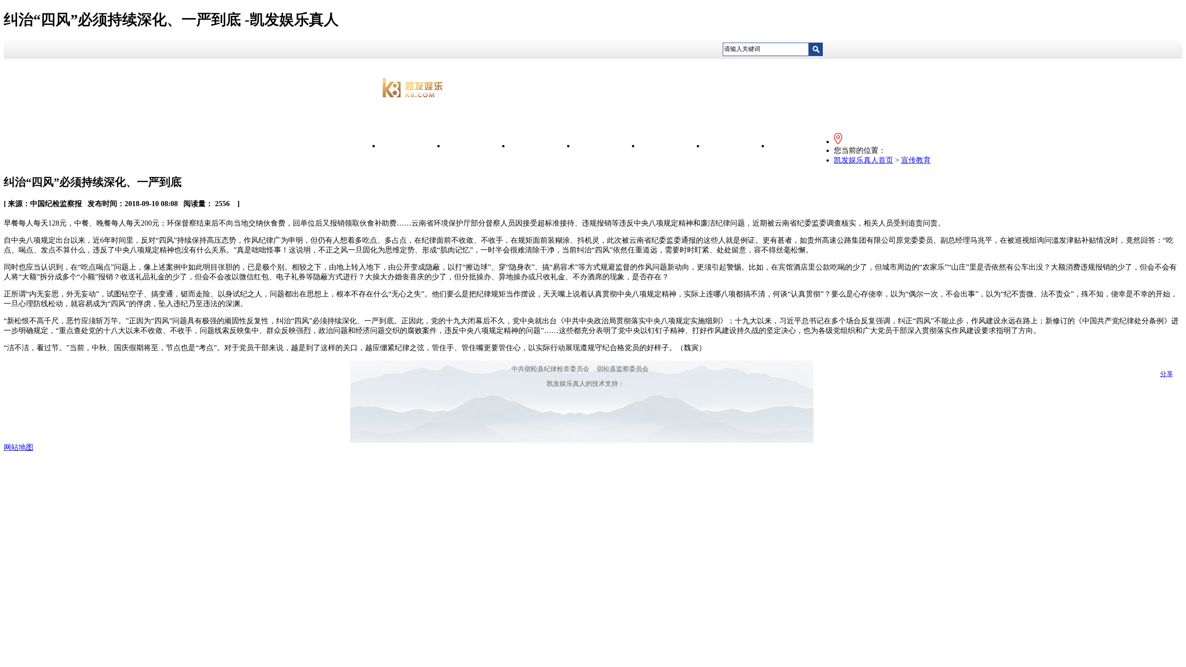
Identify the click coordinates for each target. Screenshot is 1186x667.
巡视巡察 (801, 146)
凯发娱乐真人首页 (863, 160)
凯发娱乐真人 (412, 146)
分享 (1166, 374)
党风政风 (607, 146)
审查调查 (736, 146)
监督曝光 (672, 146)
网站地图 (18, 447)
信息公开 (477, 146)
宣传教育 (542, 146)
